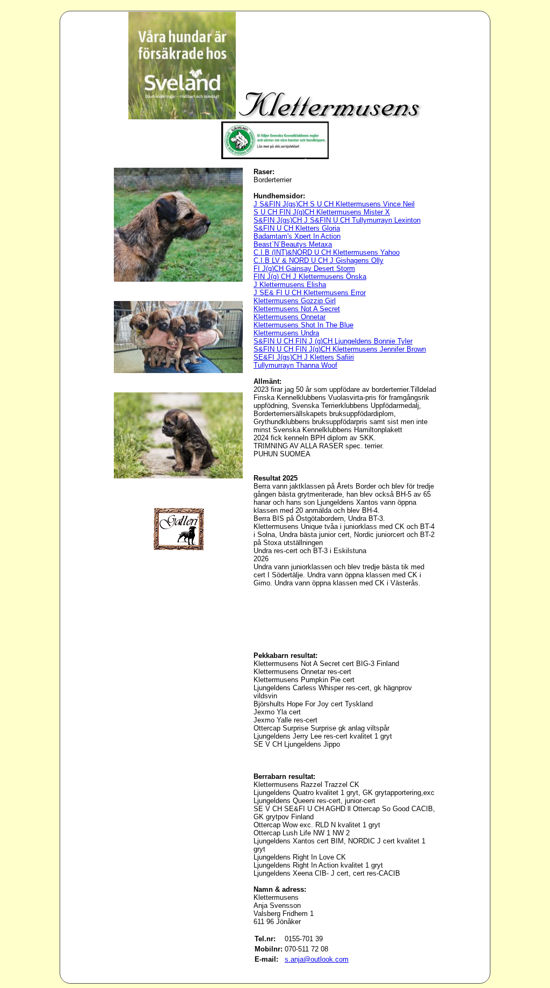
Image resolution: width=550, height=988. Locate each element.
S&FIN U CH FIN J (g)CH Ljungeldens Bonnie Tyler (333, 341)
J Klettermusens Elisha (290, 285)
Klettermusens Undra (286, 333)
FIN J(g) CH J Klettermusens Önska (310, 277)
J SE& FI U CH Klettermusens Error (310, 293)
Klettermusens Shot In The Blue (303, 325)
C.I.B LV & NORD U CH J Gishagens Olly (318, 260)
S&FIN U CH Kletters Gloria (297, 228)
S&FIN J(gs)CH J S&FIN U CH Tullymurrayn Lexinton (337, 220)
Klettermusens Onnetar (289, 317)
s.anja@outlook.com (317, 959)
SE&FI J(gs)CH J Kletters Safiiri (304, 357)
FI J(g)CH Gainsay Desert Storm (304, 268)
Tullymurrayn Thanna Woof (295, 365)
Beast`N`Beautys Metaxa (293, 244)
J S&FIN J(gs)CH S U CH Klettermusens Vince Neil (334, 204)
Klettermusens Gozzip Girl (295, 301)
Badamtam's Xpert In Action (297, 236)
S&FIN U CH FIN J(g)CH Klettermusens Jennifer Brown (340, 349)
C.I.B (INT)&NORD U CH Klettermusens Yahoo (327, 252)
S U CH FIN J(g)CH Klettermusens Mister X (322, 212)
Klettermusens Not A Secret (297, 309)
